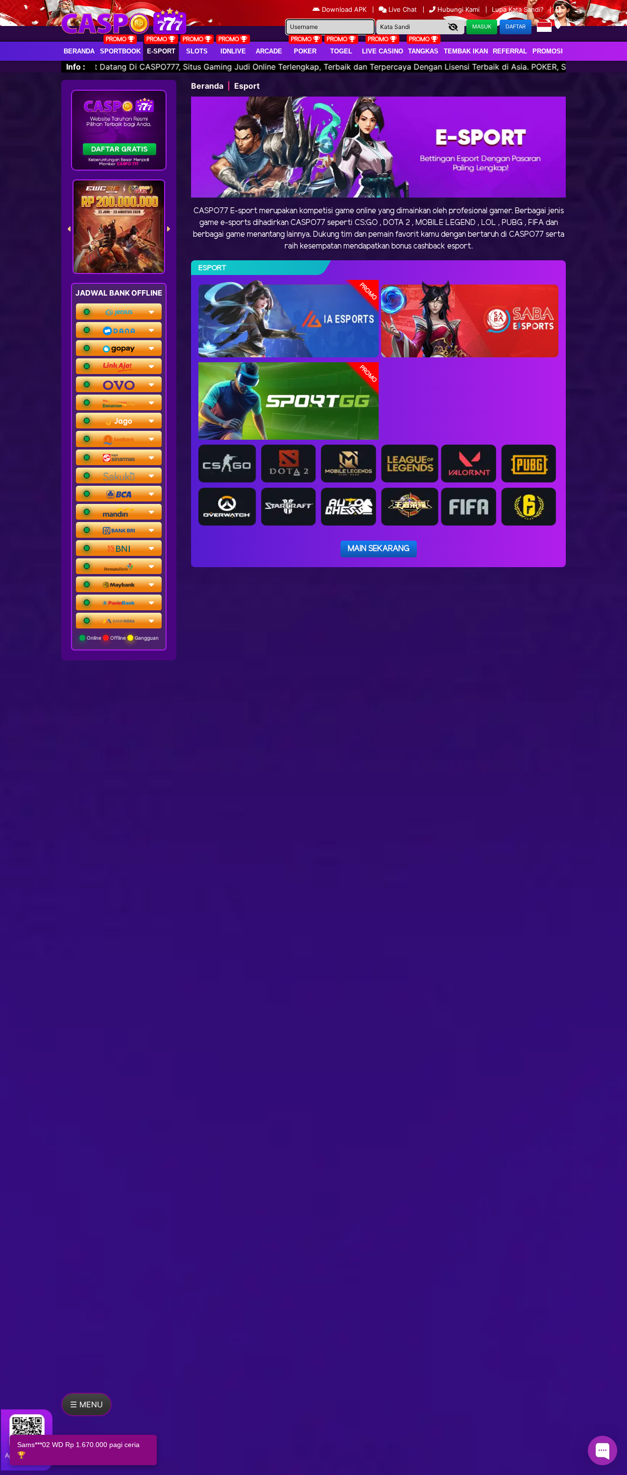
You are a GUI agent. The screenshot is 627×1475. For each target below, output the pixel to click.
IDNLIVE (233, 51)
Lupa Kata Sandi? (519, 9)
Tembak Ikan (466, 51)
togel (341, 51)
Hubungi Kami (458, 9)
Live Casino (382, 51)
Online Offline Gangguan (122, 638)
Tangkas (423, 51)
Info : (75, 67)
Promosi (547, 51)
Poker (305, 51)
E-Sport (161, 51)
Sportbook (120, 51)
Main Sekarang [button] (379, 548)
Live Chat (401, 9)
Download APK (344, 9)
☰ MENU (86, 1404)
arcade (269, 51)
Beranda (79, 51)
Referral (510, 51)
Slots (197, 51)
